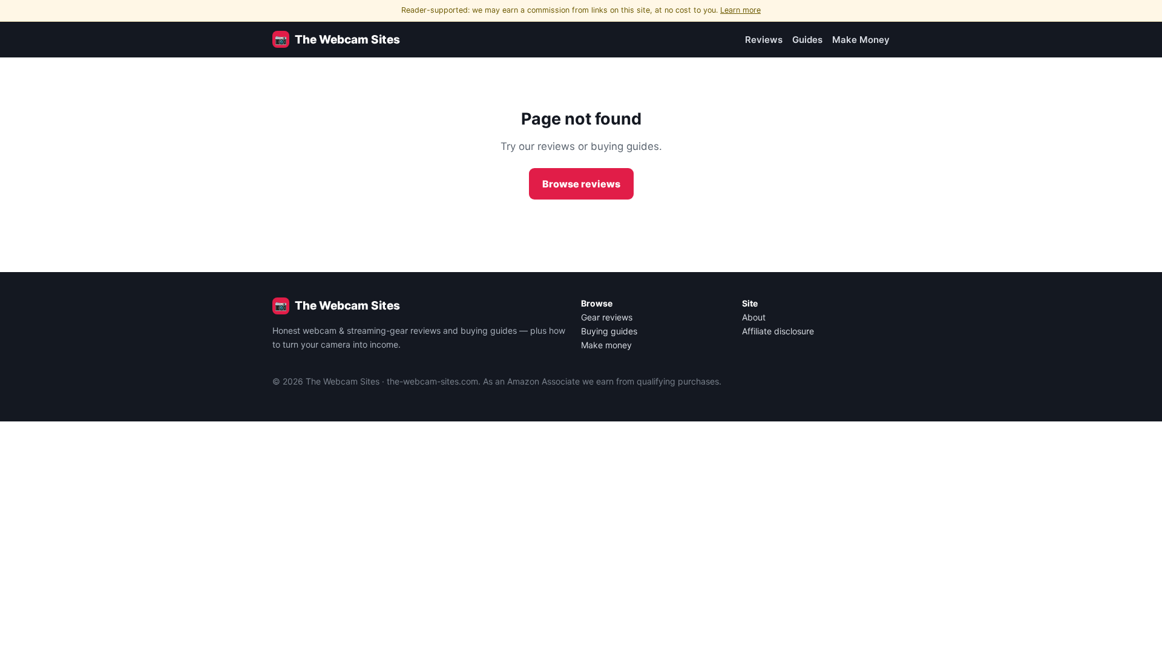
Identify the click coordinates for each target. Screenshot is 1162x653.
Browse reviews (581, 184)
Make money (606, 345)
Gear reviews (606, 317)
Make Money (861, 39)
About (754, 317)
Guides (807, 39)
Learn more (740, 10)
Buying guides (609, 331)
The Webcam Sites (337, 40)
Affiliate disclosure (778, 331)
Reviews (764, 39)
